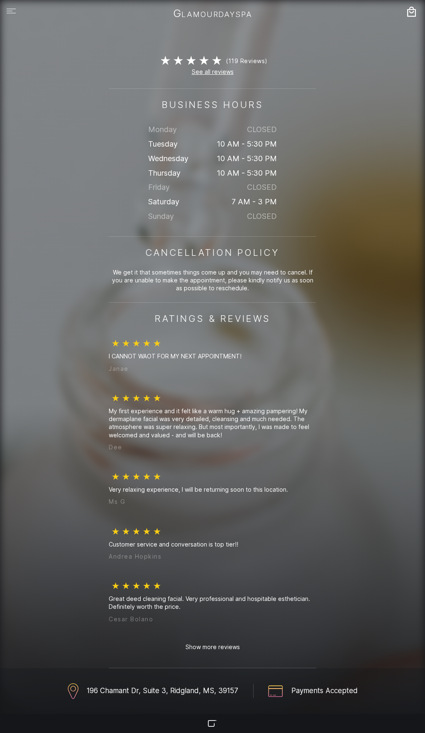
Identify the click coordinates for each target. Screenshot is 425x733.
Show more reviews (213, 646)
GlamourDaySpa (212, 14)
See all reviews (213, 71)
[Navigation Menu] (11, 11)
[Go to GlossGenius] (212, 723)
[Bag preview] (411, 11)
